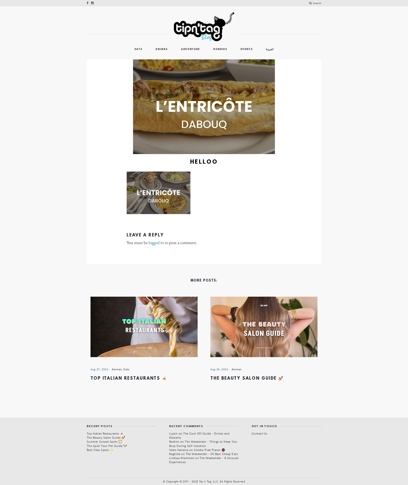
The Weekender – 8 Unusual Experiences (203, 460)
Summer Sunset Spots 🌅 (104, 441)
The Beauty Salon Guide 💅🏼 (247, 378)
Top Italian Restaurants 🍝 (129, 378)
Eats (139, 49)
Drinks (162, 49)
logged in (156, 243)
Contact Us (259, 433)
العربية (269, 49)
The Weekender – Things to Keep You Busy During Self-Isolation (203, 443)
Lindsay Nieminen (181, 458)
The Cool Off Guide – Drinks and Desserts (199, 435)
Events (247, 49)
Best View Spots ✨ (100, 450)
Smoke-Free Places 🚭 (209, 450)
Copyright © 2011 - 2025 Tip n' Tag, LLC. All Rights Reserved (205, 481)
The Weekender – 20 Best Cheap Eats (212, 454)
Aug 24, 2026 (219, 369)
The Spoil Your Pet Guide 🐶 (107, 446)
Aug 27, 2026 (99, 369)
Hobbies (220, 49)
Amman (117, 369)
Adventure (190, 49)
